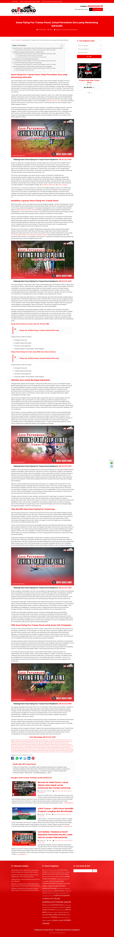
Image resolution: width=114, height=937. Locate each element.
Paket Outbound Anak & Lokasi (51, 1)
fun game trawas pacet (63, 741)
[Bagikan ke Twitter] (21, 759)
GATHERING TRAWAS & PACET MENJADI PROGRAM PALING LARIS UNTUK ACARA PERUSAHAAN (55, 835)
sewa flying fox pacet (18, 751)
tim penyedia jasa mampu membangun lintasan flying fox (29, 234)
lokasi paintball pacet (48, 891)
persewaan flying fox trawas (24, 750)
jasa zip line (59, 745)
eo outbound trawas (46, 739)
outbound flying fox (19, 747)
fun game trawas (53, 741)
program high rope (46, 750)
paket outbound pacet (60, 907)
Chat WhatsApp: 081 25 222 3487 (25, 70)
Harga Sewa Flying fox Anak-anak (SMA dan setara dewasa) (32, 57)
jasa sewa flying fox (45, 744)
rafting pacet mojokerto (52, 912)
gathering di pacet (48, 874)
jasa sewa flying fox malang (20, 745)
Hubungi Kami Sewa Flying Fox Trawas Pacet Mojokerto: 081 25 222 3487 (35, 50)
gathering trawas (46, 876)
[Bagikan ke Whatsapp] (17, 759)
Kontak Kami (97, 9)
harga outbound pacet (58, 876)
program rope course (56, 750)
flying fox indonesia (56, 739)
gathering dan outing (53, 100)
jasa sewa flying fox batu (56, 744)
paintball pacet (57, 905)
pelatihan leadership (48, 184)
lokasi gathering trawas (63, 883)
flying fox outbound (16, 741)
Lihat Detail (90, 70)
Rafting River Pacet (89, 80)
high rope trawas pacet (41, 742)
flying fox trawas (33, 741)
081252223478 (95, 6)
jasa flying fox (50, 742)
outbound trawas (37, 747)
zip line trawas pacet (68, 751)
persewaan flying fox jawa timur (29, 748)
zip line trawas (58, 751)
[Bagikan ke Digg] (25, 759)
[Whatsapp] (111, 463)
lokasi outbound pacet (51, 886)
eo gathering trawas (36, 739)
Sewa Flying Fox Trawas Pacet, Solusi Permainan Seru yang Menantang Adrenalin (38, 48)
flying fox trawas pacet (42, 741)
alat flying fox (17, 739)
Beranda (14, 1)
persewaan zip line (36, 750)
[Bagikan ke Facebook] (13, 759)
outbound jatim (49, 895)
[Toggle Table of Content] (61, 45)
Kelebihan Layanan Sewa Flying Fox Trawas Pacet (28, 52)
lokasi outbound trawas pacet (63, 888)
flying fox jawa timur (66, 739)
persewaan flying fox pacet (44, 748)
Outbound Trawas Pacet (69, 29)
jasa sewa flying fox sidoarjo (34, 745)
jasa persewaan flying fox (60, 742)
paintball (49, 905)
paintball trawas (67, 905)
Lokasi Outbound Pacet (60, 791)
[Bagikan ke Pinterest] (33, 759)
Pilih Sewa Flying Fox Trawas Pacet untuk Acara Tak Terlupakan (32, 66)
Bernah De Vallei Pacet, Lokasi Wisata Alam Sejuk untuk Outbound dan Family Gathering (54, 785)
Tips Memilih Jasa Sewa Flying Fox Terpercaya (27, 62)
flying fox (58, 29)
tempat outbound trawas (56, 915)
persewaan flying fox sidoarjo (58, 748)
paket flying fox (57, 747)
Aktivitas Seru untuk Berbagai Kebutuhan (25, 59)
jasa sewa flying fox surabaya (48, 745)
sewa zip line (52, 751)
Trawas (54, 917)
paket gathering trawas (47, 907)
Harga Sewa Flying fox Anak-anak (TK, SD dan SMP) (30, 55)
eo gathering (55, 870)
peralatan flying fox (66, 747)
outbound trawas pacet (47, 747)
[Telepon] (111, 466)
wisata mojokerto (47, 920)
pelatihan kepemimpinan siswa (25, 210)
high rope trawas (31, 742)
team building (63, 184)
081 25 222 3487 (65, 159)
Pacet (44, 905)
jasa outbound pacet (53, 881)
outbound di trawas (53, 893)
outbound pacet (28, 747)
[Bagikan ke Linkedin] (29, 759)
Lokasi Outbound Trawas (60, 840)
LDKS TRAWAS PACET (59, 814)
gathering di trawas (62, 874)
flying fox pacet (24, 741)
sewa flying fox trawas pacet (41, 751)
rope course (64, 750)
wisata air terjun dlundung (63, 917)
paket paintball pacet (60, 909)
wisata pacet (57, 920)
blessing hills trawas (47, 870)
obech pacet (59, 891)
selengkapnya (68, 803)
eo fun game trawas (26, 739)
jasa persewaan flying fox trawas (32, 744)
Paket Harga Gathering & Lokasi (29, 1)
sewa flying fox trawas (29, 751)
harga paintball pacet (61, 879)
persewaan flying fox (16, 748)
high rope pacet (22, 742)
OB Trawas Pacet (29, 764)
